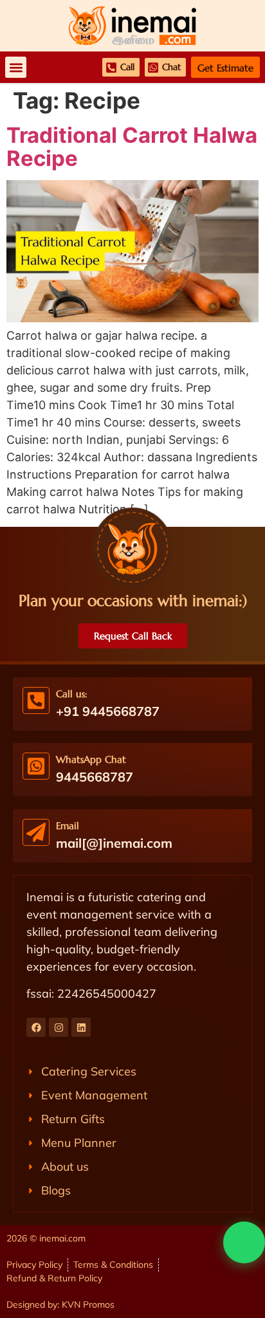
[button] (15, 67)
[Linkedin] (81, 1027)
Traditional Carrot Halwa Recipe (131, 146)
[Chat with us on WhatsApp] (244, 1242)
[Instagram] (58, 1027)
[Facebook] (36, 1027)
